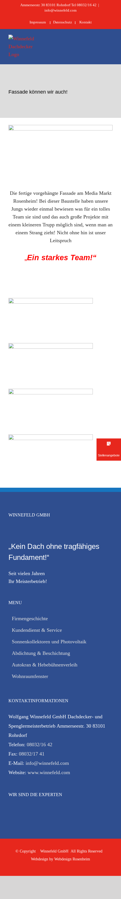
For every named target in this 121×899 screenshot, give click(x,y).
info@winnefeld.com (60, 10)
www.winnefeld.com (49, 772)
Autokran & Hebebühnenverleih (44, 665)
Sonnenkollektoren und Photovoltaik (49, 641)
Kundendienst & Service (37, 630)
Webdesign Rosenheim (72, 859)
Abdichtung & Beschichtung (41, 653)
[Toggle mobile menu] (110, 45)
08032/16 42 (39, 744)
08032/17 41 (31, 754)
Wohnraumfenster (30, 676)
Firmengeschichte (30, 618)
